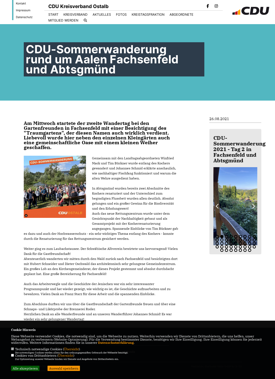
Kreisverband (75, 14)
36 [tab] (254, 246)
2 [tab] (221, 236)
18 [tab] (254, 240)
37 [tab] (221, 250)
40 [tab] (235, 250)
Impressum (23, 10)
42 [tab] (245, 250)
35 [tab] (249, 246)
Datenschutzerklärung (116, 343)
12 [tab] (226, 240)
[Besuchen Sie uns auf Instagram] (216, 6)
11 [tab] (221, 240)
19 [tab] (217, 243)
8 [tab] (249, 236)
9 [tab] (254, 236)
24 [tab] (240, 243)
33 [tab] (240, 246)
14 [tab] (235, 240)
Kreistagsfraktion (148, 14)
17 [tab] (249, 240)
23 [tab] (235, 243)
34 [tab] (245, 246)
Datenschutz (24, 17)
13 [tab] (231, 240)
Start (53, 14)
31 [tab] (231, 246)
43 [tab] (249, 250)
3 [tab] (226, 236)
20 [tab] (221, 243)
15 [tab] (240, 240)
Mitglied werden (63, 20)
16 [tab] (245, 240)
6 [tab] (240, 236)
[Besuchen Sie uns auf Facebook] (208, 6)
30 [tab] (226, 246)
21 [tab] (226, 243)
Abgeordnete (181, 14)
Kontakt (21, 3)
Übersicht (71, 349)
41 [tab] (240, 250)
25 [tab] (245, 243)
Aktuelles (102, 14)
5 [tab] (235, 236)
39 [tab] (231, 250)
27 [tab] (254, 243)
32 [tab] (235, 246)
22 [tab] (231, 243)
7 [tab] (245, 236)
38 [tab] (226, 250)
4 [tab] (231, 236)
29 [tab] (221, 246)
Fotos (121, 14)
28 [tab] (217, 246)
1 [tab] (217, 236)
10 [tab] (217, 240)
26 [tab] (249, 243)
